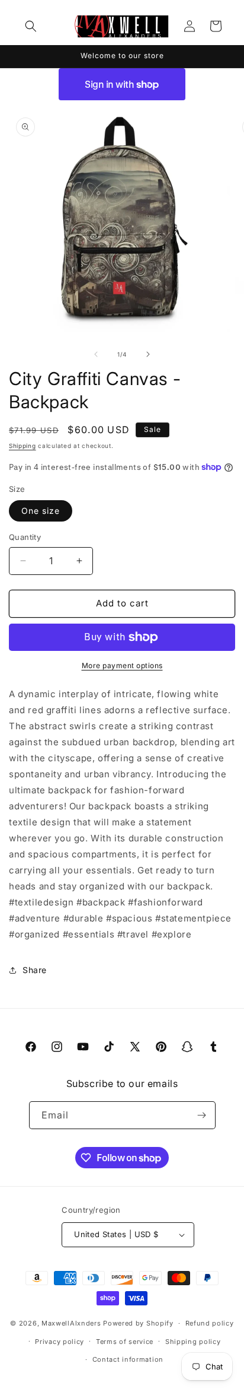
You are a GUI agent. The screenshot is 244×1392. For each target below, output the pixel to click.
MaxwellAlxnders (71, 1323)
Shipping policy (193, 1341)
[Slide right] (148, 354)
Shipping (22, 445)
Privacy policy (59, 1341)
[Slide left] (96, 354)
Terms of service (124, 1341)
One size (40, 511)
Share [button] (35, 970)
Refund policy (209, 1323)
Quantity (25, 537)
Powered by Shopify (138, 1323)
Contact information (127, 1359)
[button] (31, 26)
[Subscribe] (202, 1115)
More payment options (122, 665)
